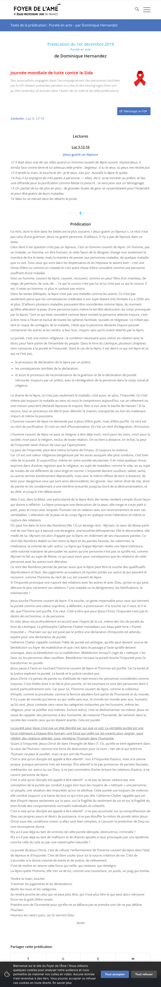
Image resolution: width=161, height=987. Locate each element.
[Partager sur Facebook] (28, 959)
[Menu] (145, 9)
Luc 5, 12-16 (35, 118)
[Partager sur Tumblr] (98, 959)
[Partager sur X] (63, 959)
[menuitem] (135, 9)
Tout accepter (115, 974)
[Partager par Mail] (133, 959)
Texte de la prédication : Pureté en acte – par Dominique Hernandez (64, 25)
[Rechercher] (135, 9)
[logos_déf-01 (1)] (37, 9)
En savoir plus (62, 982)
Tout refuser (144, 974)
